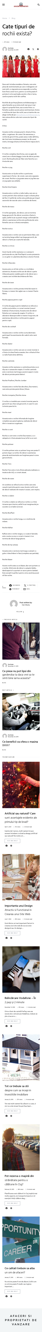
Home (4, 18)
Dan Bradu (11, 48)
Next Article (7, 690)
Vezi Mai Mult (12, 841)
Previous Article (10, 620)
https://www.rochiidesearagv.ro (27, 115)
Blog (13, 18)
